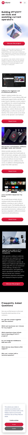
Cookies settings (14, 420)
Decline (14, 428)
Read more (12, 121)
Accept (14, 424)
